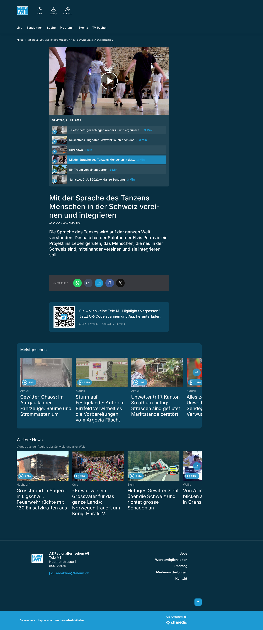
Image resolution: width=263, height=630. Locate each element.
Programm (67, 27)
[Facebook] (109, 283)
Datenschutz (27, 620)
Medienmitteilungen (171, 572)
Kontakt (181, 578)
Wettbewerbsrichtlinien (69, 620)
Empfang (180, 566)
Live (19, 27)
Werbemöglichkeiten (171, 560)
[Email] (99, 283)
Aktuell (20, 40)
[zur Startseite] (22, 10)
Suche (51, 27)
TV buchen (99, 27)
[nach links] (21, 372)
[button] (88, 283)
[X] (120, 283)
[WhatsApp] (77, 283)
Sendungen (35, 27)
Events (83, 27)
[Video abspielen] (109, 81)
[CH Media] (176, 621)
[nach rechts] (197, 372)
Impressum (45, 620)
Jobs (183, 553)
